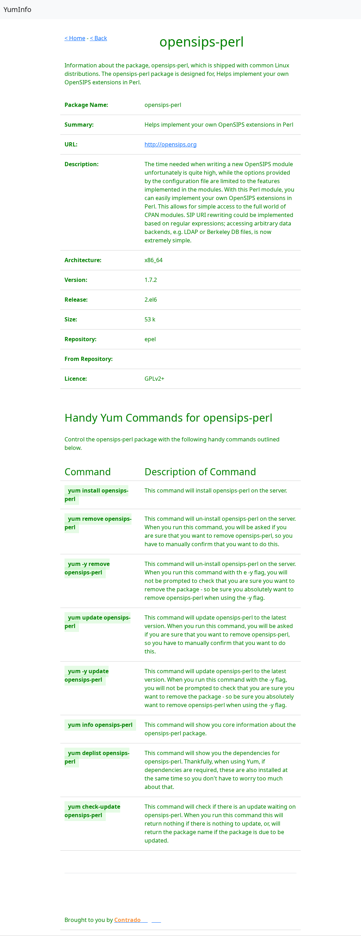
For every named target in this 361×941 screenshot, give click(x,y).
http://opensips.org (171, 144)
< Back (98, 38)
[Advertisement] (30, 140)
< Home (75, 38)
